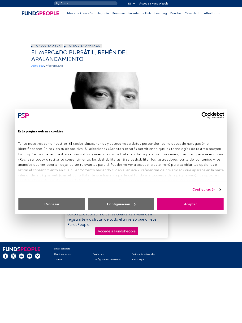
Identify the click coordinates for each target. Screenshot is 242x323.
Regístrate (98, 254)
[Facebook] (5, 255)
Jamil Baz (37, 66)
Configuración (204, 190)
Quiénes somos (62, 254)
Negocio (103, 13)
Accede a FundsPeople (153, 3)
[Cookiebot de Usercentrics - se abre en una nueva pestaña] (203, 115)
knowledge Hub (140, 13)
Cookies (58, 259)
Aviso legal (138, 259)
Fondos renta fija (47, 45)
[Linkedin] (21, 255)
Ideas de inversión (80, 13)
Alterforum (212, 13)
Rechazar (51, 204)
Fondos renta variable (84, 45)
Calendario (193, 13)
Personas (118, 13)
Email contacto (62, 248)
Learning (161, 13)
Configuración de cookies (107, 259)
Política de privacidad (144, 254)
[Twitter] (13, 255)
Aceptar (190, 204)
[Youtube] (29, 255)
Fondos (175, 13)
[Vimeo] (37, 255)
